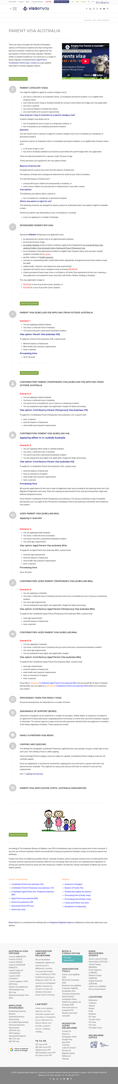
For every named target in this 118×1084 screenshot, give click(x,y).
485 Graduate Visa (16, 990)
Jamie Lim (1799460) (97, 986)
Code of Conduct (69, 1048)
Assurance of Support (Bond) (38, 711)
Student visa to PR (43, 1050)
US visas (92, 1022)
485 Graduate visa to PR (45, 1053)
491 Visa (12, 992)
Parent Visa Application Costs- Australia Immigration (53, 788)
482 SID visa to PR (43, 1047)
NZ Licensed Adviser (97, 989)
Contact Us (66, 1031)
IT (105, 1)
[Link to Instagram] (93, 8)
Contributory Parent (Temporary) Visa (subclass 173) (60, 410)
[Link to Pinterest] (107, 8)
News (27, 1)
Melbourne (39, 968)
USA (77, 1)
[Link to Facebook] (86, 8)
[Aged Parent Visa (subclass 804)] (12, 515)
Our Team (49, 1)
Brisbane (92, 1014)
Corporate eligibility (70, 988)
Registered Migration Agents (61, 922)
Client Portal (12, 1)
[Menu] (14, 9)
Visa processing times (71, 994)
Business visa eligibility (71, 985)
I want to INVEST (16, 962)
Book (11, 922)
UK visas (92, 1025)
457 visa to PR (41, 1044)
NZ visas (92, 1017)
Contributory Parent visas (19, 63)
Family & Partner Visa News (36, 735)
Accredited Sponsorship (18, 1022)
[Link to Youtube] (104, 8)
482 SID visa (14, 1041)
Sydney (92, 1006)
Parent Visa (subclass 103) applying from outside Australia (56, 312)
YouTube (65, 1045)
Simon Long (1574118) (98, 959)
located (50, 971)
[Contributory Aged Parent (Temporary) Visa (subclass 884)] (12, 582)
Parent (32, 60)
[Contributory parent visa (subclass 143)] (12, 435)
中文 (97, 1)
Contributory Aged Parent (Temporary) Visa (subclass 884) (56, 581)
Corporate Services (37, 1)
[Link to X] (97, 8)
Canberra (92, 1003)
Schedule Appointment (62, 1)
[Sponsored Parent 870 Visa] (12, 227)
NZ (89, 1)
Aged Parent (41, 60)
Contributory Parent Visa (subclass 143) (53, 461)
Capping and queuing (34, 774)
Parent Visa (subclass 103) (46, 334)
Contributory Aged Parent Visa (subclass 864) (48, 632)
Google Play (67, 1039)
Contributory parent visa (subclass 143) (44, 433)
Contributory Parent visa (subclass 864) (72, 686)
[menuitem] (13, 1)
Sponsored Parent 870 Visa (36, 225)
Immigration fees (68, 991)
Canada (83, 1)
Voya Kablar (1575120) (98, 962)
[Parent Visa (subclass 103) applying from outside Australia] (12, 314)
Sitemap (65, 1059)
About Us (66, 1034)
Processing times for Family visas (40, 698)
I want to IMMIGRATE (17, 957)
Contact (21, 1)
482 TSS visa (14, 1039)
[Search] (10, 9)
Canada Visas (94, 1019)
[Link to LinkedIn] (90, 8)
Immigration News (69, 1037)
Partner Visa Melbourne (18, 987)
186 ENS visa (14, 1030)
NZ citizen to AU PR (43, 1055)
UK (72, 1)
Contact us (34, 63)
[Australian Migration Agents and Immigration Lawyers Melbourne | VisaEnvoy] (39, 9)
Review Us (66, 1050)
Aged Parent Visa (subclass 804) (39, 513)
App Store (66, 1042)
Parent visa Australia (18, 879)
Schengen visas (95, 1028)
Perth (91, 1011)
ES (102, 1)
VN (93, 1)
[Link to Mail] (100, 8)
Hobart (91, 1008)
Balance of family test (30, 166)
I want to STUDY (15, 959)
